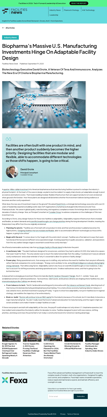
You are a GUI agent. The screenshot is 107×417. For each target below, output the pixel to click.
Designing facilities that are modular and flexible (36, 230)
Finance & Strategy (71, 10)
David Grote (61, 204)
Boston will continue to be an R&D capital (35, 297)
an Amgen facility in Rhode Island (49, 247)
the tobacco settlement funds (78, 285)
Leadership (54, 15)
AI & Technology (88, 10)
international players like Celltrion (14, 281)
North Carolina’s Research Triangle (62, 276)
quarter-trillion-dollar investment (16, 189)
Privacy (63, 414)
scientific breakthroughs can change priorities (47, 221)
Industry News (55, 10)
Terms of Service (73, 414)
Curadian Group (55, 212)
